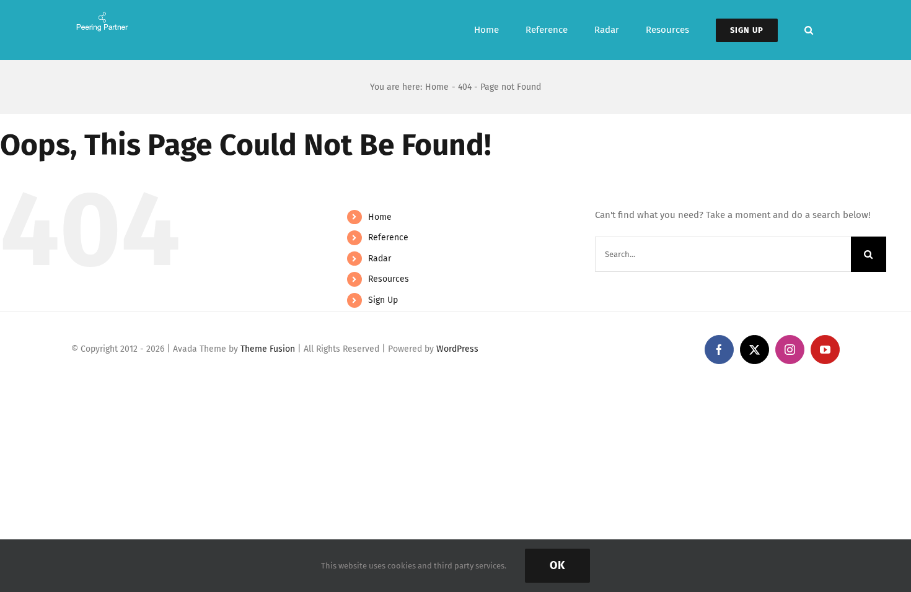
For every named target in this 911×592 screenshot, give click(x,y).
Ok (557, 565)
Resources (388, 279)
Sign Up (383, 300)
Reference (388, 237)
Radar (379, 258)
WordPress (457, 349)
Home (380, 217)
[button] (808, 30)
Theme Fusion (267, 349)
